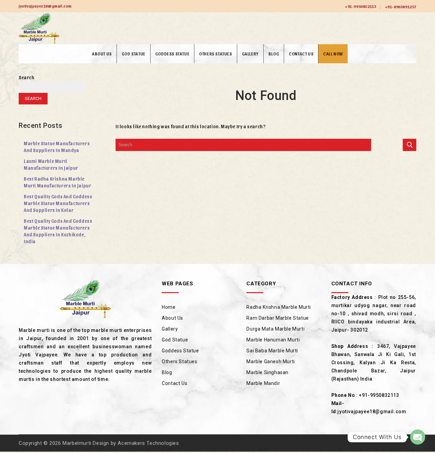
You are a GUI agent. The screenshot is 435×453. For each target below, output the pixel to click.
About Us (102, 53)
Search (27, 77)
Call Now (333, 53)
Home (168, 307)
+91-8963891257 (400, 6)
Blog (273, 53)
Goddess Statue (172, 53)
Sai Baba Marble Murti (272, 350)
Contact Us (301, 53)
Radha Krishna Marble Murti (278, 307)
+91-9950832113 (360, 6)
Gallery (250, 53)
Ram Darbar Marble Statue (277, 318)
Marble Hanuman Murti (273, 339)
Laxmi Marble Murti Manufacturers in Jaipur (51, 164)
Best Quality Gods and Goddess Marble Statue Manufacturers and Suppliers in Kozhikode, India (58, 231)
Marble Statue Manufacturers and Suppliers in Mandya (57, 146)
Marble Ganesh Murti (270, 361)
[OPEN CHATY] (417, 437)
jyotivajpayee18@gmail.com (371, 411)
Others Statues (215, 53)
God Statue (133, 53)
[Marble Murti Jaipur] (39, 28)
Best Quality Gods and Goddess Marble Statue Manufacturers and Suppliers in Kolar (58, 203)
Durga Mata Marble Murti (275, 329)
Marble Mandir (263, 383)
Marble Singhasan (267, 372)
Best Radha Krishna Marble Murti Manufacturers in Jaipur (57, 182)
